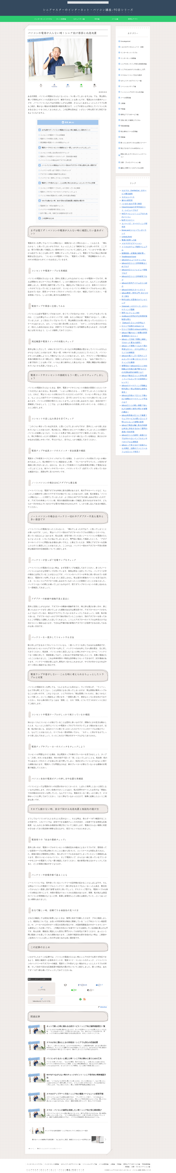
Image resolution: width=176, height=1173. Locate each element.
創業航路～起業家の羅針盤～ (133, 253)
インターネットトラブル (34, 1164)
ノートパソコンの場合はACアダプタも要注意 (56, 160)
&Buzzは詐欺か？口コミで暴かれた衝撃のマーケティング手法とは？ (134, 398)
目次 (66, 122)
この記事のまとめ (48, 218)
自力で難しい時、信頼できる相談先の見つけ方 (56, 213)
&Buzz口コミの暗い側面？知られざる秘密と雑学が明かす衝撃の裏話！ (134, 408)
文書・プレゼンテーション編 (140, 1166)
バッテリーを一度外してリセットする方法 (54, 178)
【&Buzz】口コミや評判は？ (133, 323)
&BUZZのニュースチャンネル (134, 260)
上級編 (113, 1164)
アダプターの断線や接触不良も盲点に (53, 174)
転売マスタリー (128, 220)
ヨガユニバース (128, 197)
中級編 (119, 1164)
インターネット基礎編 (52, 1164)
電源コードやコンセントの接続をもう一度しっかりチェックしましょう (66, 147)
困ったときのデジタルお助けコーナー (40, 979)
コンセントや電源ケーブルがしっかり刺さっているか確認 (60, 188)
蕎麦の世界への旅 (129, 240)
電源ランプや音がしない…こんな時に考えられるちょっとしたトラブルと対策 (68, 183)
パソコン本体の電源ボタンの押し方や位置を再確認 (57, 195)
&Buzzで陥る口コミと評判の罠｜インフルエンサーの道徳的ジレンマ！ (134, 379)
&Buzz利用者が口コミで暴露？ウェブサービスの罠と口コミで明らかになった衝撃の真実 (134, 418)
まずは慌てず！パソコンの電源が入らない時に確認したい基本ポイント (66, 130)
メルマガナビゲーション (132, 243)
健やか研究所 (127, 200)
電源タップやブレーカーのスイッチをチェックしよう (58, 192)
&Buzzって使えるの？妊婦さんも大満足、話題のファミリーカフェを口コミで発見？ (134, 448)
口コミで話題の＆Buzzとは (133, 326)
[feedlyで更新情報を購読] (80, 999)
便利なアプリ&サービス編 (131, 1164)
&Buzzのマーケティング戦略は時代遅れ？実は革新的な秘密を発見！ (134, 389)
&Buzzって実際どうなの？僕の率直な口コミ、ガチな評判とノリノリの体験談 (134, 349)
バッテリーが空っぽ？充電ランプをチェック (55, 170)
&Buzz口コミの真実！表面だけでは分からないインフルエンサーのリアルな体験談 (134, 438)
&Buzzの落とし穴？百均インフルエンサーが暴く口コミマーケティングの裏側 (134, 359)
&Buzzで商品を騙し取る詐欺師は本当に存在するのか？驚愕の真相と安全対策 (134, 428)
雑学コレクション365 (130, 313)
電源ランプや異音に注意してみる (51, 139)
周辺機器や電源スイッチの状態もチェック (54, 142)
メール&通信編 (103, 1164)
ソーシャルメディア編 (89, 1164)
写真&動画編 (146, 1164)
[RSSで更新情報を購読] (84, 999)
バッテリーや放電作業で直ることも (52, 209)
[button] (94, 86)
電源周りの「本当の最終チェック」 (52, 206)
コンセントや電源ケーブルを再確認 (52, 135)
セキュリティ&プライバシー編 (70, 1164)
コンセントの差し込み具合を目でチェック (54, 153)
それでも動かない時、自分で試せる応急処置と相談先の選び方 (63, 201)
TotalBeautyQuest (129, 257)
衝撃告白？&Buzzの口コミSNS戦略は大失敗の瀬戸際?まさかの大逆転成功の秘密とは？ (134, 369)
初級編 (127, 1166)
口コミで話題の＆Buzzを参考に (135, 329)
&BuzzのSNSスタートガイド (133, 290)
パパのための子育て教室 (132, 204)
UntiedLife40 (127, 237)
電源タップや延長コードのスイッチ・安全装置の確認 (58, 156)
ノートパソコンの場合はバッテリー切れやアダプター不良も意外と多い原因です (69, 165)
